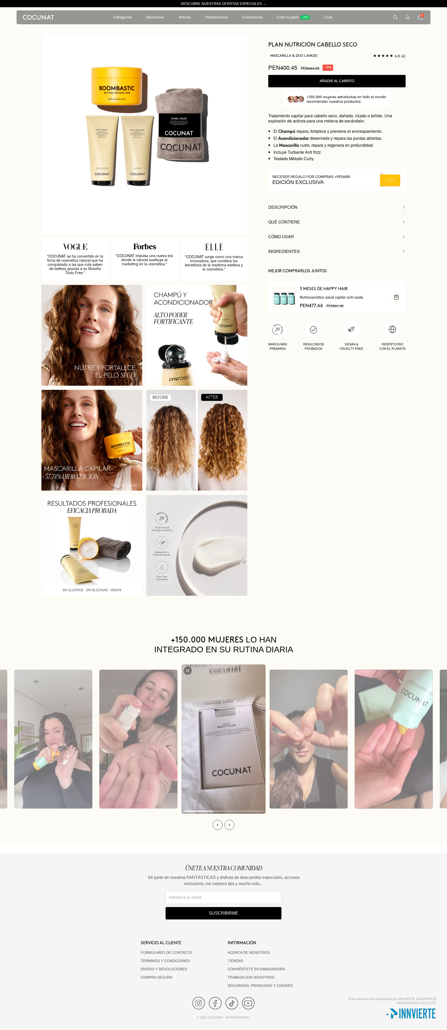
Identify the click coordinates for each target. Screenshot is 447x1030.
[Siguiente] (229, 825)
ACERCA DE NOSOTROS (249, 952)
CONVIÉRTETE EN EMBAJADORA (256, 969)
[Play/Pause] (188, 671)
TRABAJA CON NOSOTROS (251, 977)
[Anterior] (217, 825)
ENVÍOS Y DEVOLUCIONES (164, 969)
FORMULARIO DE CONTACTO (166, 952)
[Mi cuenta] (408, 17)
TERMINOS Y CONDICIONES (165, 961)
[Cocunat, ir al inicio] (38, 17)
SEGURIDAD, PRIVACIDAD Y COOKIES (260, 985)
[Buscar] (395, 17)
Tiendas (235, 961)
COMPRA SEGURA (156, 977)
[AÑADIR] (396, 297)
